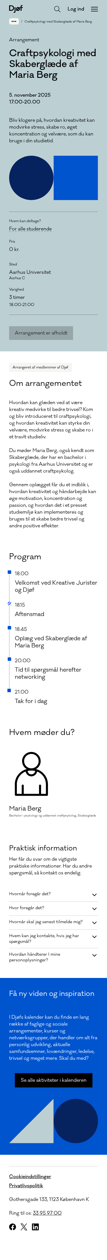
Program (25, 557)
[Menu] (94, 9)
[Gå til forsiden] (16, 9)
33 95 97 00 (47, 1213)
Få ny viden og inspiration (51, 993)
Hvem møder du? (41, 732)
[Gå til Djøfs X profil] (24, 1226)
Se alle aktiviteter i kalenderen (53, 1080)
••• (14, 21)
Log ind (76, 9)
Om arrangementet (45, 383)
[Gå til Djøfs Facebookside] (12, 1226)
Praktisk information (43, 848)
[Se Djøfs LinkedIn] (35, 1226)
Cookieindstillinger (30, 1177)
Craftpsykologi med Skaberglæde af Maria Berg (58, 22)
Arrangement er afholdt (41, 333)
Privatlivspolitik (26, 1186)
